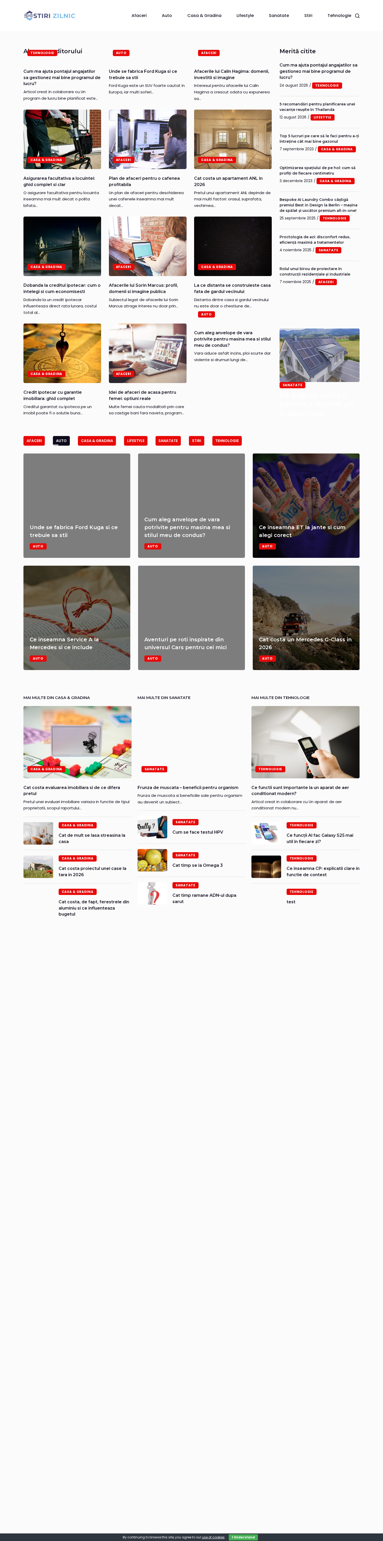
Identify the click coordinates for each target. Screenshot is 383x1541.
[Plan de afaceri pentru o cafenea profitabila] (148, 139)
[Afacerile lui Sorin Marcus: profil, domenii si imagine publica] (148, 246)
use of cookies (213, 1537)
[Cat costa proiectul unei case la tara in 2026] (38, 867)
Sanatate (279, 16)
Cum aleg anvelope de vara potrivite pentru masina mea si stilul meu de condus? (232, 339)
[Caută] (357, 16)
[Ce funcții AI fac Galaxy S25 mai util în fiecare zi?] (266, 833)
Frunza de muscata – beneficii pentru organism (188, 787)
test (291, 901)
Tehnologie (339, 16)
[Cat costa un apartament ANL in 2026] (233, 139)
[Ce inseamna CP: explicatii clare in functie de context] (266, 867)
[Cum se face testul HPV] (152, 827)
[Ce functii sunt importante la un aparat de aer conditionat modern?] (305, 742)
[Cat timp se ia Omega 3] (152, 860)
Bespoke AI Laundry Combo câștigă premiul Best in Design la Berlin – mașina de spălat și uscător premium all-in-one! (318, 205)
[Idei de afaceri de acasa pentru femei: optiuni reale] (148, 353)
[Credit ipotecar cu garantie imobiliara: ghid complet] (62, 353)
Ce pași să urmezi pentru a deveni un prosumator (317, 404)
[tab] (34, 441)
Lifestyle (245, 16)
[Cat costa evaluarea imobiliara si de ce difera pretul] (77, 742)
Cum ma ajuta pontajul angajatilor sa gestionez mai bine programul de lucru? (62, 77)
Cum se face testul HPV (197, 832)
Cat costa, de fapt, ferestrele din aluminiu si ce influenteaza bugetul (94, 908)
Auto (167, 16)
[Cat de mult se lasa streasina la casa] (38, 833)
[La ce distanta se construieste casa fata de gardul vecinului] (233, 246)
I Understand (243, 1537)
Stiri (308, 16)
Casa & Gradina (204, 16)
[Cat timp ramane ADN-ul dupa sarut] (152, 893)
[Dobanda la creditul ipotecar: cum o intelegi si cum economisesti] (62, 246)
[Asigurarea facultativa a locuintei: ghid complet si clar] (62, 139)
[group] (191, 561)
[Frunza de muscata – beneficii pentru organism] (192, 742)
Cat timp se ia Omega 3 (197, 865)
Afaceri (139, 16)
